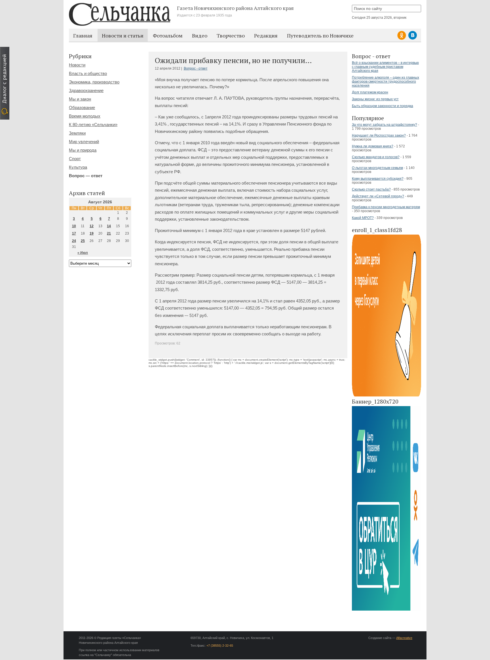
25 (83, 241)
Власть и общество (88, 73)
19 (92, 233)
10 (74, 226)
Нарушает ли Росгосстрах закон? (379, 135)
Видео (199, 35)
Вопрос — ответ (85, 175)
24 (74, 241)
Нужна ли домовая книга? (372, 146)
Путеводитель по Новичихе (320, 35)
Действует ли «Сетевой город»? (378, 196)
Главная (82, 35)
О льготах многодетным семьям (377, 168)
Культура (78, 167)
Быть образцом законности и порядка (382, 106)
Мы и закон (80, 99)
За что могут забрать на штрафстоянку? (384, 125)
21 (109, 233)
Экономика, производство (94, 82)
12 (92, 226)
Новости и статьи (122, 35)
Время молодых (84, 116)
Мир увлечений (84, 141)
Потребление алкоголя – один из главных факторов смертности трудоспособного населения (385, 81)
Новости (77, 64)
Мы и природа (82, 150)
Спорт (75, 158)
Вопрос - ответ (196, 68)
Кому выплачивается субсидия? (378, 179)
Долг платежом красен (370, 92)
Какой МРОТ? (363, 218)
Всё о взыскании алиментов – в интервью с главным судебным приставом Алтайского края (385, 67)
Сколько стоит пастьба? (371, 189)
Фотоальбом (168, 35)
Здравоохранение (86, 90)
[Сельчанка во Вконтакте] (412, 38)
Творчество (231, 35)
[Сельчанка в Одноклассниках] (402, 38)
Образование (82, 107)
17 (74, 233)
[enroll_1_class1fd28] (386, 395)
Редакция (266, 35)
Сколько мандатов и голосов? (376, 157)
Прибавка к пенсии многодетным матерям (386, 207)
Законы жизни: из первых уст (375, 99)
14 (109, 226)
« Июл (82, 253)
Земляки (77, 133)
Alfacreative (404, 638)
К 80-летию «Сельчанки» (93, 124)
